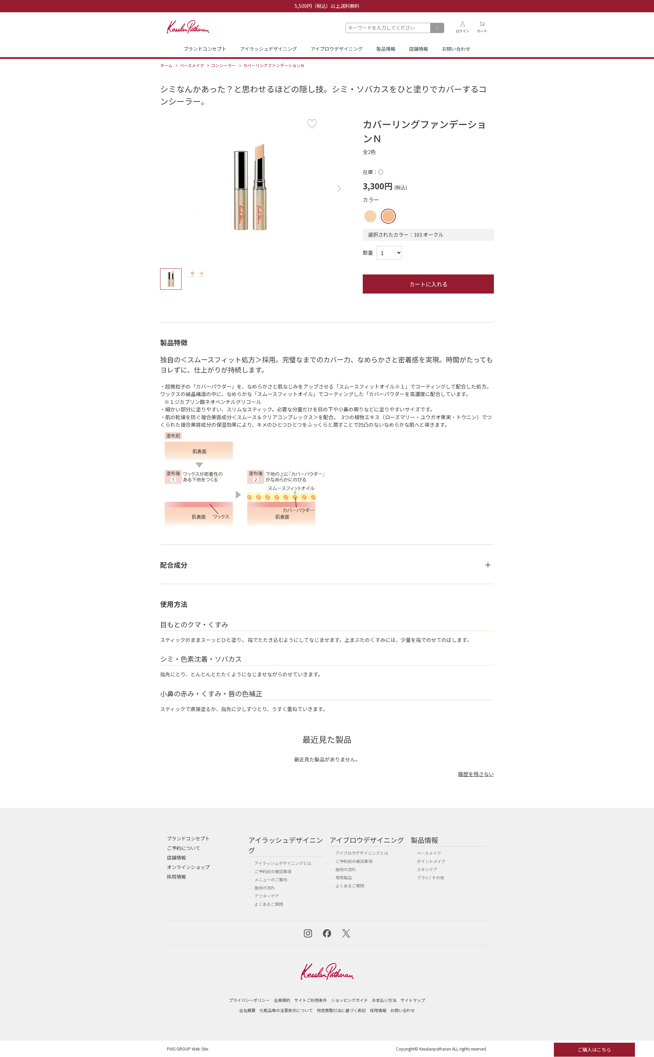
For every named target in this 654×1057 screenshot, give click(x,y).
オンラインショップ (188, 867)
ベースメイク (429, 853)
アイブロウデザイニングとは (362, 853)
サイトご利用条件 (310, 1000)
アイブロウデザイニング (337, 48)
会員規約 (282, 1000)
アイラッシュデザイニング (268, 48)
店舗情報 (418, 48)
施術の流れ (264, 887)
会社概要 (247, 1010)
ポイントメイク (431, 861)
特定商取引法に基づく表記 (341, 1010)
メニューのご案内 (270, 879)
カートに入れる (428, 284)
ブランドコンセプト (205, 48)
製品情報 (385, 48)
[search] (437, 28)
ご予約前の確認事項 (272, 871)
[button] (337, 188)
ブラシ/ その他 (430, 877)
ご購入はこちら (594, 1049)
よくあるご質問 (268, 904)
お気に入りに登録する (312, 124)
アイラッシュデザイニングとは (282, 863)
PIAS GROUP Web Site (187, 1049)
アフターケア (266, 896)
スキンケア (427, 869)
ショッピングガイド (349, 1000)
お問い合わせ (456, 48)
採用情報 (176, 876)
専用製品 (344, 877)
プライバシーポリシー (249, 1000)
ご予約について (183, 848)
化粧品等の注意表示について (286, 1010)
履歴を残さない (476, 773)
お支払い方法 (384, 1000)
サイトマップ (413, 1000)
